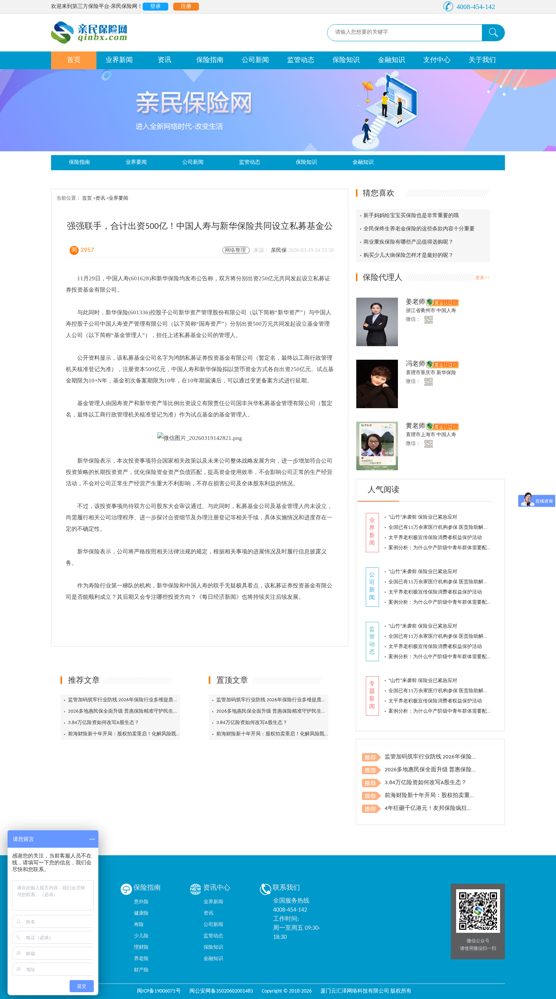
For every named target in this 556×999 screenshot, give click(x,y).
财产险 (141, 970)
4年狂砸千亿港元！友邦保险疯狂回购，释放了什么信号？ (457, 808)
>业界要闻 (117, 198)
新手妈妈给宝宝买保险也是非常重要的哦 (411, 216)
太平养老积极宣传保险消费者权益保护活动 (435, 537)
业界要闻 (136, 162)
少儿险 (141, 936)
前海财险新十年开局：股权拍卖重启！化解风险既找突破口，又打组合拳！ (149, 734)
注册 (186, 6)
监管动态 (300, 60)
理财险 (141, 947)
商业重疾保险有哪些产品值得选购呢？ (408, 242)
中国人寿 (446, 310)
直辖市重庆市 (421, 372)
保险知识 (346, 60)
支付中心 (436, 60)
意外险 (141, 902)
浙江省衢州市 (421, 310)
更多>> (482, 277)
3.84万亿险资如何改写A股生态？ (103, 722)
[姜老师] (377, 322)
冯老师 (415, 364)
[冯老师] (377, 384)
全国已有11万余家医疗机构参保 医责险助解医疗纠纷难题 (450, 527)
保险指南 (210, 60)
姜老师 (415, 302)
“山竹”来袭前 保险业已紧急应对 (422, 517)
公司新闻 (255, 60)
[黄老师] (377, 446)
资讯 (164, 60)
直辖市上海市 (421, 434)
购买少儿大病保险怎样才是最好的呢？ (408, 255)
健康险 (141, 913)
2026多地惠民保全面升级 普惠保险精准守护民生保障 (125, 711)
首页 (74, 60)
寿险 (139, 924)
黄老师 (415, 426)
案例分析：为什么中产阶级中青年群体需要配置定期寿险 (449, 547)
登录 (155, 6)
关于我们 (482, 60)
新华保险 (446, 372)
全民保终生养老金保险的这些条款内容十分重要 (419, 229)
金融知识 (391, 60)
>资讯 (99, 198)
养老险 (141, 958)
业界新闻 (119, 60)
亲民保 (279, 250)
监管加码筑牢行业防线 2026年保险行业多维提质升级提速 (130, 700)
